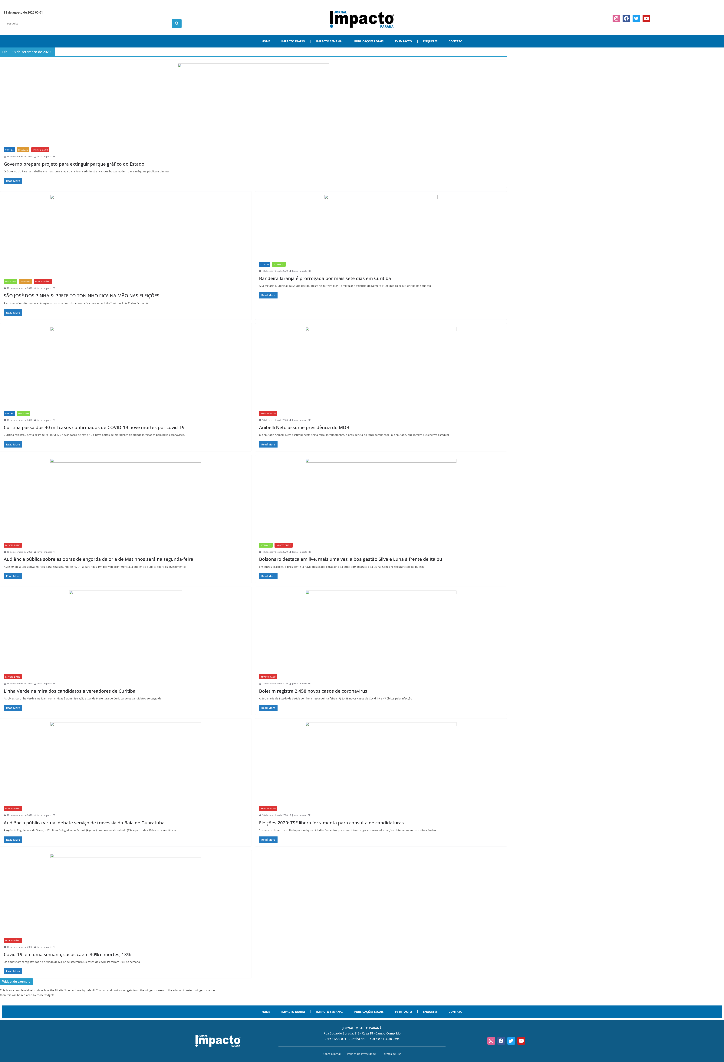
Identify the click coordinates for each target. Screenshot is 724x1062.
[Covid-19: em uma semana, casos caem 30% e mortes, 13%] (126, 896)
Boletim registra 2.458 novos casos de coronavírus (313, 691)
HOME (266, 41)
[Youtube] (646, 18)
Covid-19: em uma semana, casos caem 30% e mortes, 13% (67, 954)
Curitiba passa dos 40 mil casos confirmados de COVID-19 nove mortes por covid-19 (94, 427)
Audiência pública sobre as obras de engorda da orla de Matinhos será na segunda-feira (98, 559)
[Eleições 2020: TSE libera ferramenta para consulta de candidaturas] (381, 764)
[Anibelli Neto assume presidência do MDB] (381, 369)
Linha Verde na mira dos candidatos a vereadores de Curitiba (70, 691)
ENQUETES (430, 41)
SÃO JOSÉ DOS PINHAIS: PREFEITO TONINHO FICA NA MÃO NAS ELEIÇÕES (81, 295)
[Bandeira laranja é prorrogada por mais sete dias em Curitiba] (381, 228)
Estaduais (23, 149)
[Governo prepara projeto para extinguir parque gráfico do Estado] (253, 105)
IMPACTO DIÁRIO (293, 41)
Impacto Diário (40, 149)
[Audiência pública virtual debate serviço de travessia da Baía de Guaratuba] (126, 764)
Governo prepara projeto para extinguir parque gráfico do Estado (74, 164)
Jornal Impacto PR (46, 156)
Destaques (10, 281)
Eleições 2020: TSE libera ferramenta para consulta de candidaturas (331, 822)
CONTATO (455, 41)
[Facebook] (626, 18)
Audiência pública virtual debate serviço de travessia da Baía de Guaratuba (84, 822)
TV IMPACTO (403, 41)
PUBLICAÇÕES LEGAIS (368, 41)
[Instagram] (616, 18)
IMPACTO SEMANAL (329, 41)
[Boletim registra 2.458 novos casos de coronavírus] (381, 632)
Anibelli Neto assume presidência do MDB (304, 427)
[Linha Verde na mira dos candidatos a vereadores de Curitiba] (126, 632)
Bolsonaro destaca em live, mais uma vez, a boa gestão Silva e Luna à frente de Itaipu (350, 559)
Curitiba (9, 149)
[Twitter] (636, 18)
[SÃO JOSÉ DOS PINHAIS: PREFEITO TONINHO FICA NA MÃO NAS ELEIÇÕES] (126, 237)
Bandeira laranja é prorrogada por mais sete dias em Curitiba (325, 278)
